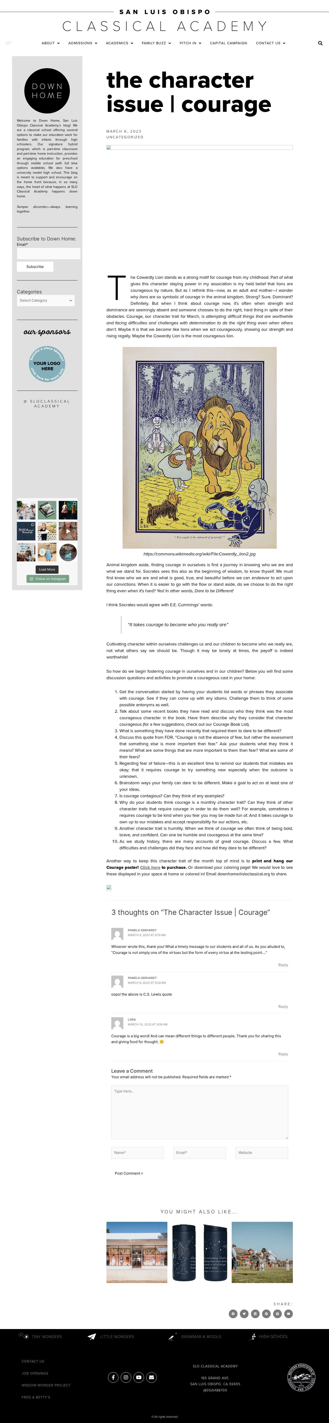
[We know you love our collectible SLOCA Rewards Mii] (26, 531)
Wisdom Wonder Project (46, 1385)
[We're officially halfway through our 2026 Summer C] (47, 552)
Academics (117, 43)
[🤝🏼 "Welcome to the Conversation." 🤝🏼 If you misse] (26, 552)
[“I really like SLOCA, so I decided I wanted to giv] (47, 531)
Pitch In (188, 43)
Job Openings (35, 1373)
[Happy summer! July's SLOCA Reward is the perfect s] (68, 552)
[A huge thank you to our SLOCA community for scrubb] (26, 510)
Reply (283, 965)
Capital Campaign (228, 43)
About (48, 43)
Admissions (80, 43)
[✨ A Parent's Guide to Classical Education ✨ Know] (47, 510)
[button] (320, 43)
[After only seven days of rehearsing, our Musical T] (68, 510)
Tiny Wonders (47, 1336)
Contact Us (268, 43)
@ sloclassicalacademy (47, 403)
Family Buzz (154, 43)
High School (274, 1336)
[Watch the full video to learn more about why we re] (68, 531)
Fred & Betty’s (36, 1397)
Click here (150, 867)
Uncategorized (125, 137)
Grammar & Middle (201, 1336)
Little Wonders (117, 1336)
